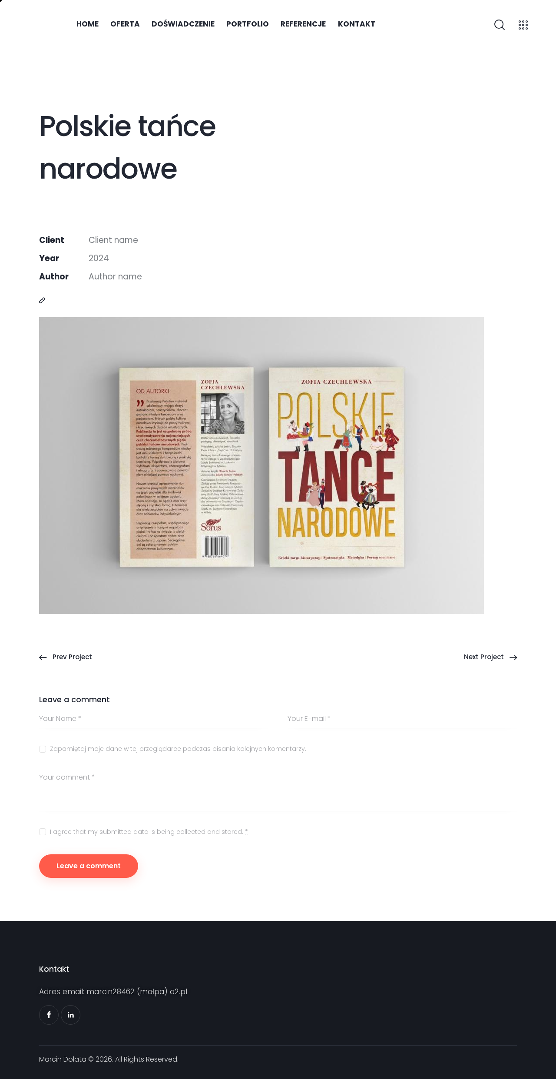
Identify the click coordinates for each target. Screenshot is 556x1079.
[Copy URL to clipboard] (42, 300)
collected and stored (209, 832)
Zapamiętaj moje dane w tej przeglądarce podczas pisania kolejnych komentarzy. (178, 748)
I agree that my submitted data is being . (149, 831)
